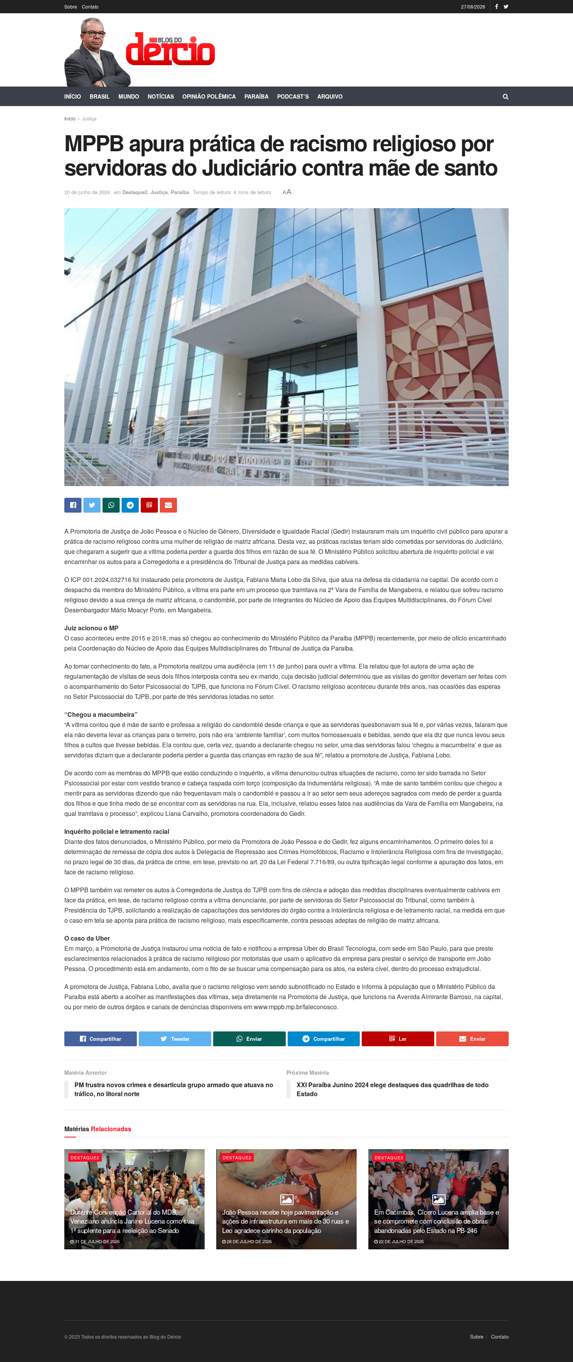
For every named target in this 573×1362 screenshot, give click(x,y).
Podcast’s (293, 96)
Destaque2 (134, 192)
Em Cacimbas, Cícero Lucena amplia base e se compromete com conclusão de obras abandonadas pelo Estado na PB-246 (436, 1221)
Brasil (100, 96)
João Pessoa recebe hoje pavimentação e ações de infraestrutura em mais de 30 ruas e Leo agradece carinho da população (285, 1221)
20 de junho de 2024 (87, 192)
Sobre (70, 6)
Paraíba (256, 96)
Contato (90, 6)
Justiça (89, 118)
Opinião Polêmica (209, 96)
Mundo (128, 96)
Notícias (161, 96)
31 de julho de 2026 (97, 1241)
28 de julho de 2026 (249, 1241)
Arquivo (330, 96)
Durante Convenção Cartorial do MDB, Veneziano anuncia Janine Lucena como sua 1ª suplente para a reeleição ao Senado (132, 1221)
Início (72, 96)
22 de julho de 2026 (401, 1241)
